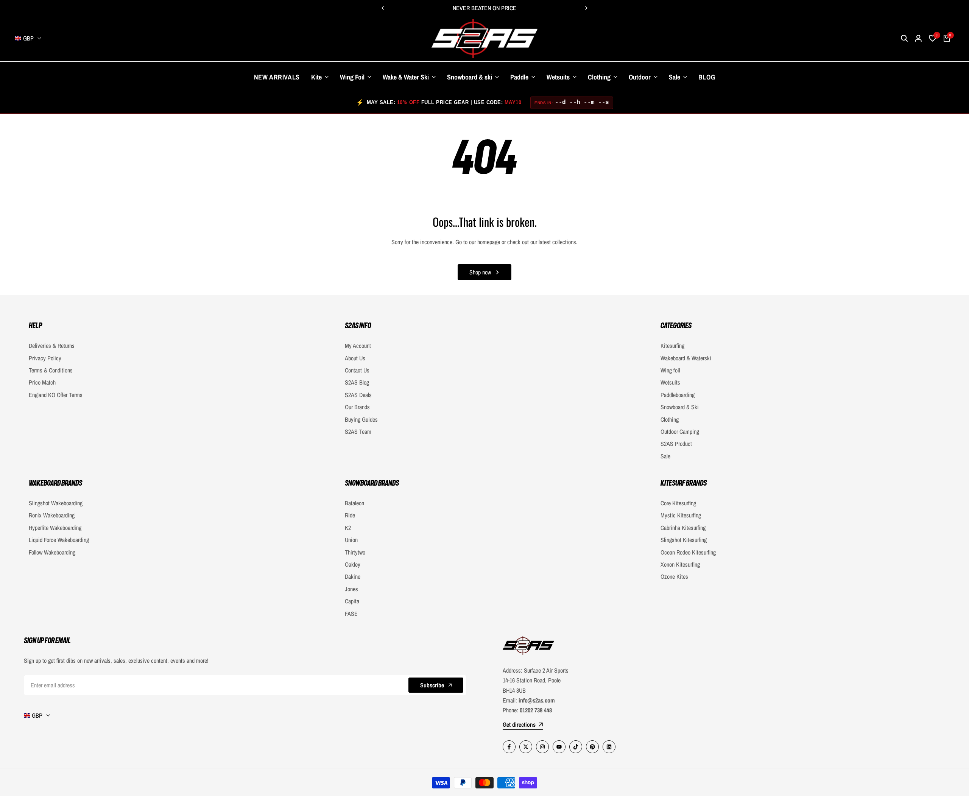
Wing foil (670, 370)
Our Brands (357, 407)
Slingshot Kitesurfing (684, 540)
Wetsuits (670, 382)
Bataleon (354, 503)
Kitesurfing (672, 345)
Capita (352, 601)
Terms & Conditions (51, 370)
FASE (351, 613)
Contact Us (357, 370)
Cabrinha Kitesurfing (683, 527)
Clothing (670, 419)
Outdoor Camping (680, 431)
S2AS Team (358, 431)
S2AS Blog (357, 382)
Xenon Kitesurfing (680, 564)
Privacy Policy (45, 358)
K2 (348, 527)
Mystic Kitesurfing (681, 515)
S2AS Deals (358, 395)
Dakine (352, 576)
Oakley (352, 564)
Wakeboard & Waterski (686, 358)
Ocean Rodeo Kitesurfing (688, 552)
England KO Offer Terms (56, 395)
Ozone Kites (674, 576)
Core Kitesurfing (678, 503)
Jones (351, 589)
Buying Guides (361, 419)
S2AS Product (676, 443)
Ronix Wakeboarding (52, 515)
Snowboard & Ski (680, 407)
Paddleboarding (678, 395)
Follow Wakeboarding (52, 552)
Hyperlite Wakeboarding (55, 527)
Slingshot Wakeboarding (56, 503)
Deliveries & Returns (52, 345)
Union (351, 540)
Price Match (42, 382)
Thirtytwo (355, 552)
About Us (355, 358)
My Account (358, 345)
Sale (665, 456)
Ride (350, 515)
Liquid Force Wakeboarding (59, 540)
